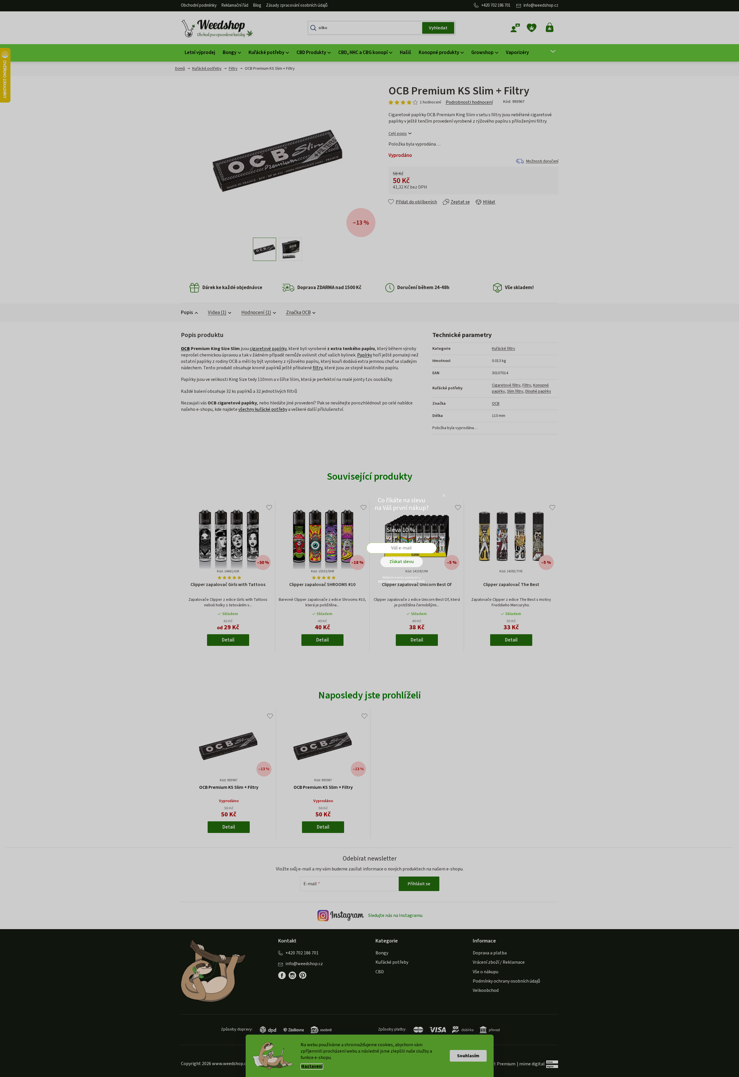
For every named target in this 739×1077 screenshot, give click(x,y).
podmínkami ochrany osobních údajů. (401, 581)
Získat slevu (401, 561)
